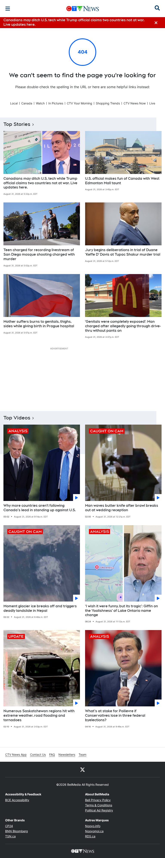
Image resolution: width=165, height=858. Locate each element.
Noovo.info (92, 826)
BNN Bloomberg (16, 831)
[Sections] (7, 8)
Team (82, 754)
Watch (40, 103)
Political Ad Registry (99, 810)
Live (152, 103)
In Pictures (55, 103)
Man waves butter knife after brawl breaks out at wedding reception (121, 508)
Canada (26, 103)
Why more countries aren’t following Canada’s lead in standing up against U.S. (39, 508)
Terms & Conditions (98, 805)
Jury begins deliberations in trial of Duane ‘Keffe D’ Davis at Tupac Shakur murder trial (122, 252)
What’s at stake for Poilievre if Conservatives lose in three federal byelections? (115, 715)
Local (14, 103)
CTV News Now (135, 103)
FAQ (52, 754)
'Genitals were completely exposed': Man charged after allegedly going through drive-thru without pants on (123, 326)
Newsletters (66, 754)
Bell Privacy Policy (98, 800)
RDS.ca (90, 836)
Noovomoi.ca (94, 831)
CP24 (9, 826)
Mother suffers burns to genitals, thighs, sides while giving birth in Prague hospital (38, 324)
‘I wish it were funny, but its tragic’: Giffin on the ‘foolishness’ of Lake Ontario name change (121, 610)
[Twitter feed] (82, 769)
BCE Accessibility (17, 800)
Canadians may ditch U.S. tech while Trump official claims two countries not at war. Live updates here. (40, 183)
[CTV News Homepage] (82, 8)
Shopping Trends (108, 103)
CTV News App (16, 754)
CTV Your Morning (79, 103)
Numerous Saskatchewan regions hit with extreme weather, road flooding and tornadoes (39, 715)
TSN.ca (10, 836)
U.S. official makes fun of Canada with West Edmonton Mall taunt (122, 180)
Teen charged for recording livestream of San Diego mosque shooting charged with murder (39, 254)
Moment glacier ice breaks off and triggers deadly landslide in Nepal (40, 608)
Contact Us (38, 754)
